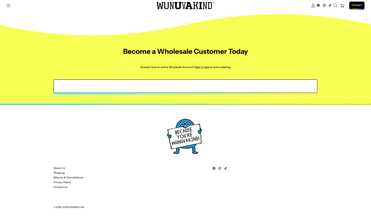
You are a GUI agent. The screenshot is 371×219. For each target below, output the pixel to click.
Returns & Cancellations (68, 177)
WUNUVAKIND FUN (73, 207)
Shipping (59, 172)
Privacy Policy (62, 182)
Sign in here (202, 67)
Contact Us (60, 187)
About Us (59, 168)
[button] (335, 5)
